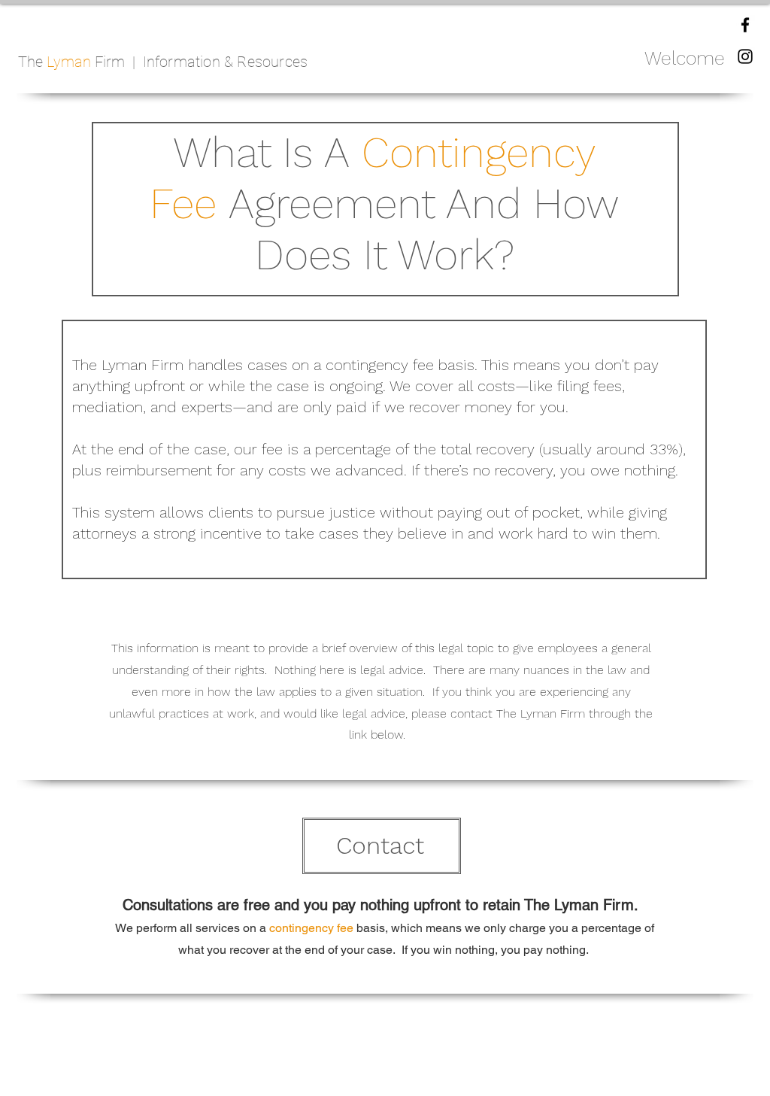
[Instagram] (745, 56)
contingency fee (311, 928)
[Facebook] (745, 25)
